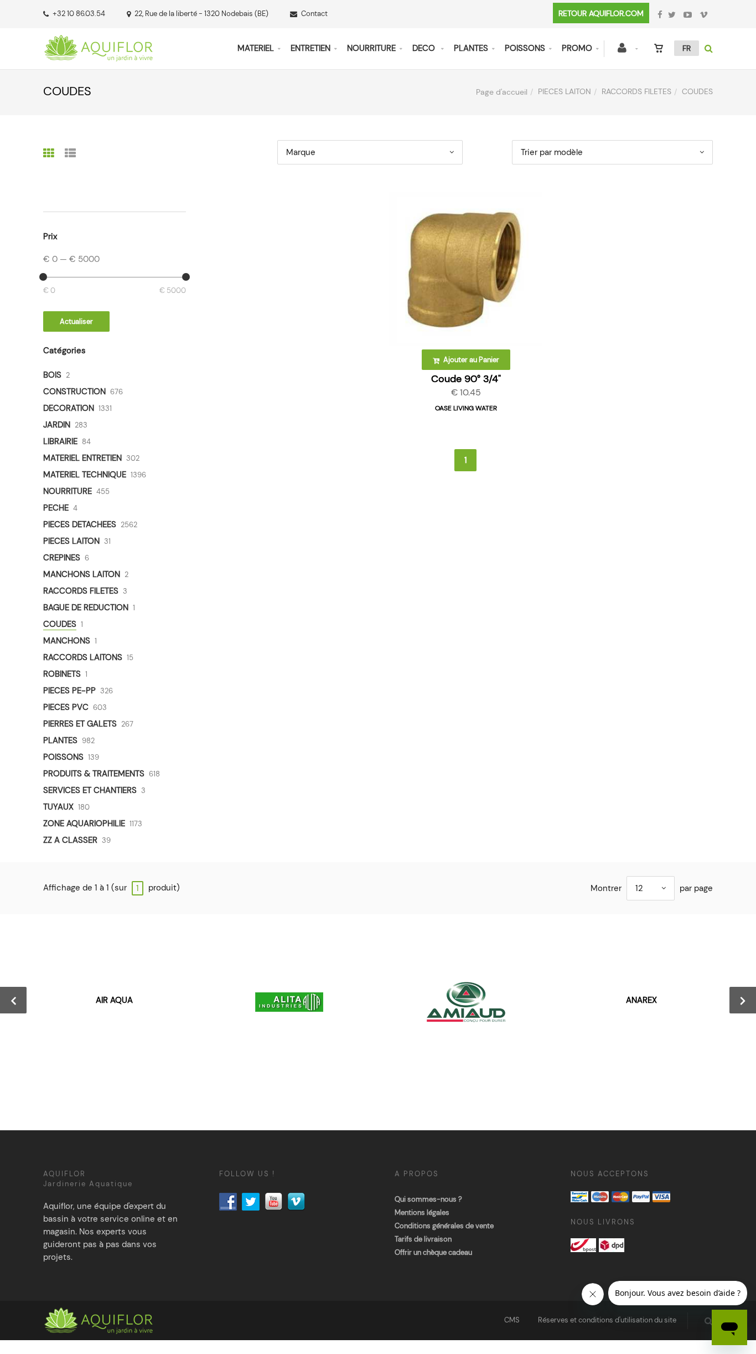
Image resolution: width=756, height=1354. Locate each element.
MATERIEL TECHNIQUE (84, 474)
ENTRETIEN (310, 48)
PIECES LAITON (564, 91)
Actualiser (76, 321)
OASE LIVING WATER (466, 408)
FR (686, 48)
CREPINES (61, 557)
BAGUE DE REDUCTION (85, 607)
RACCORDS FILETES (636, 91)
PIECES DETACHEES (79, 524)
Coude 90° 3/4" (466, 378)
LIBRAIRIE (60, 441)
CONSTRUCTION (74, 391)
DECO (424, 48)
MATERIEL (255, 48)
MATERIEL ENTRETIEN (82, 458)
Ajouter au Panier (470, 359)
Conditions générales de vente (444, 1226)
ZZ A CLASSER (70, 840)
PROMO (577, 48)
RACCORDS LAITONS (82, 657)
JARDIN (56, 424)
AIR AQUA (114, 1000)
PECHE (56, 507)
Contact (314, 13)
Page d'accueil (501, 92)
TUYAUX (58, 806)
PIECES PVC (66, 707)
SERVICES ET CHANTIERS (90, 790)
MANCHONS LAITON (81, 574)
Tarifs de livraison (423, 1239)
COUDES (59, 624)
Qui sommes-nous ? (428, 1199)
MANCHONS (66, 640)
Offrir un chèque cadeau (433, 1252)
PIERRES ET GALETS (80, 723)
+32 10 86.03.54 (79, 13)
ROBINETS (62, 673)
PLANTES (471, 48)
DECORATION (68, 408)
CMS (512, 1320)
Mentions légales (422, 1212)
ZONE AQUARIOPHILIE (84, 823)
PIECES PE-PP (69, 690)
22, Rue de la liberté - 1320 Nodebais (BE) (201, 13)
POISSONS (525, 48)
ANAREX (641, 1000)
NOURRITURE (371, 48)
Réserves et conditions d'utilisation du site (607, 1320)
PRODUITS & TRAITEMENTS (93, 773)
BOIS (52, 374)
